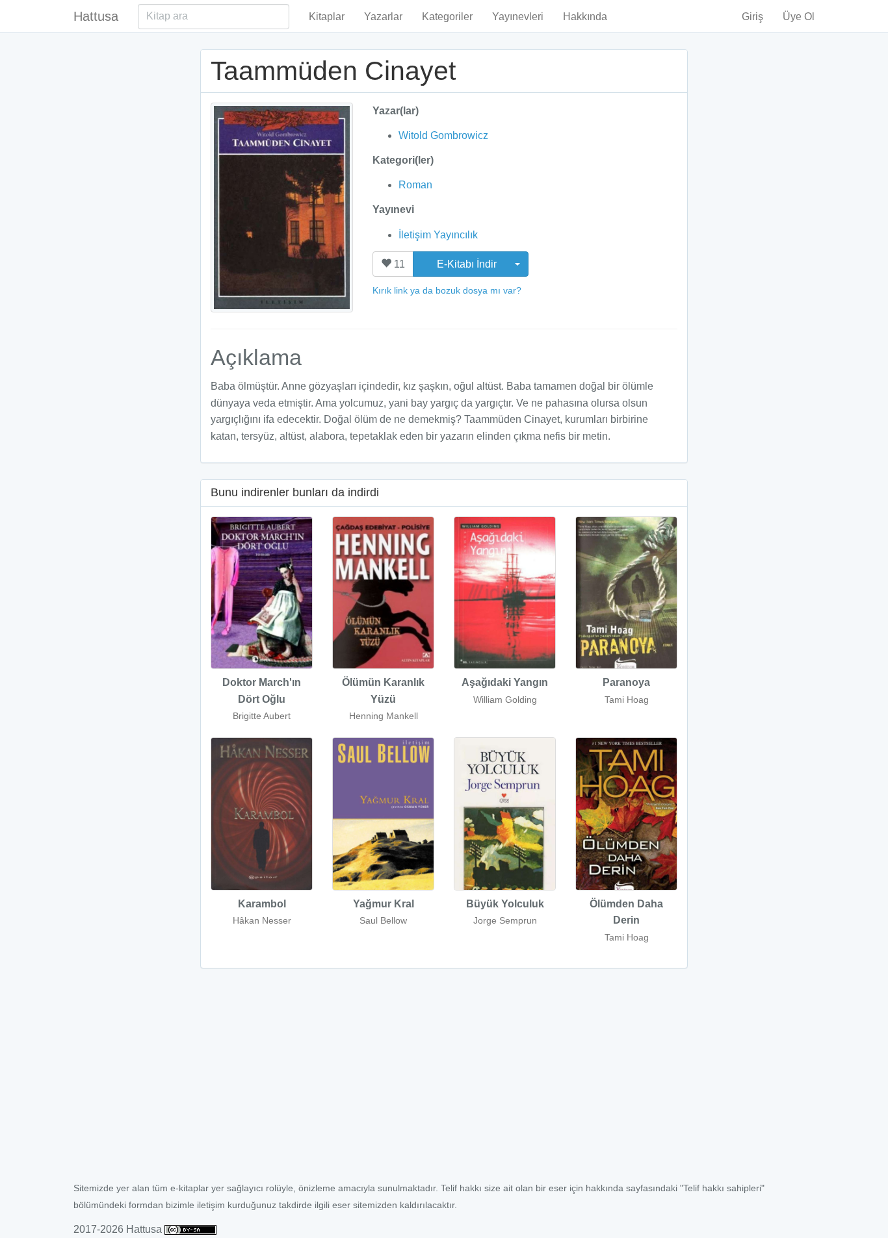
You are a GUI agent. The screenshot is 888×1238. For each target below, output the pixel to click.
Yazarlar (383, 16)
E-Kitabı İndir (468, 264)
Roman (415, 184)
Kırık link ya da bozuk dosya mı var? (446, 290)
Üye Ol (799, 16)
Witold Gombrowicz (443, 135)
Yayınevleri (517, 16)
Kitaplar (327, 16)
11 (398, 264)
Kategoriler (447, 16)
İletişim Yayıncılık (438, 234)
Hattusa (95, 16)
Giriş (752, 16)
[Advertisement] (444, 1082)
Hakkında (585, 16)
